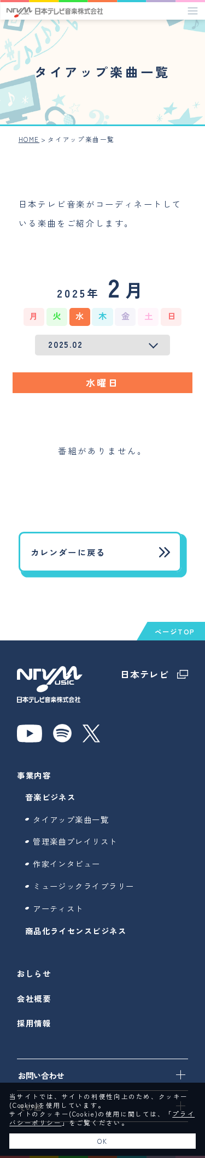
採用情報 (34, 1023)
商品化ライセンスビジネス (75, 930)
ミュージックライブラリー (83, 886)
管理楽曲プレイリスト (75, 841)
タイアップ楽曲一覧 (71, 819)
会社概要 (34, 998)
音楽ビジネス (50, 797)
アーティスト (58, 908)
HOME (29, 139)
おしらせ (34, 973)
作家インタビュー (67, 863)
